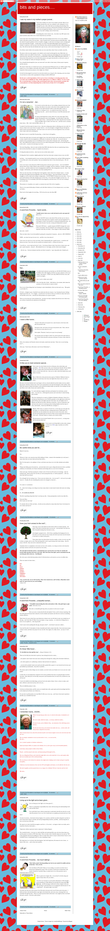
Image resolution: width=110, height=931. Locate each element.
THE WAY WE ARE (81, 143)
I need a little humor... (27, 319)
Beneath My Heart (81, 72)
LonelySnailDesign (57, 921)
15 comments (52, 517)
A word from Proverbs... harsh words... (33, 210)
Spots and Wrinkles (82, 189)
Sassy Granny (80, 196)
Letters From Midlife (82, 49)
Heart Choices (80, 133)
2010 (78, 244)
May (79, 260)
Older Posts (67, 910)
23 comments (52, 792)
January (80, 309)
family (25, 96)
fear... (22, 268)
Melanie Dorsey (81, 130)
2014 (78, 236)
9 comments (52, 641)
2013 (78, 238)
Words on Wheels (81, 206)
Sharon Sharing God (82, 179)
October (80, 250)
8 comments (51, 441)
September (81, 252)
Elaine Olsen (80, 59)
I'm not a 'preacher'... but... (29, 102)
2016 (78, 232)
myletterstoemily (81, 154)
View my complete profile (81, 20)
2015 (78, 234)
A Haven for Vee (81, 110)
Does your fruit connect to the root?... (33, 523)
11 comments (52, 853)
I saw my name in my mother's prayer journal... (36, 19)
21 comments (52, 203)
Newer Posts (23, 910)
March (79, 304)
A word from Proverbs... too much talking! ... (35, 860)
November (80, 248)
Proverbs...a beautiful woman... (30, 642)
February (80, 307)
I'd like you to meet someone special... (33, 363)
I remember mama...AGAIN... (30, 712)
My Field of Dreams (82, 62)
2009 (78, 311)
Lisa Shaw (79, 76)
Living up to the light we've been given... (34, 800)
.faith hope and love (82, 192)
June (79, 258)
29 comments (52, 94)
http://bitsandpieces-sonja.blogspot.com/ (82, 17)
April (79, 302)
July (79, 256)
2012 (78, 240)
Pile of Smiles (80, 90)
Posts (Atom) (29, 913)
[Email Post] (57, 94)
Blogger (70, 921)
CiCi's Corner (80, 79)
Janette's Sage (80, 168)
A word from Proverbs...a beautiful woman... (35, 601)
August (80, 254)
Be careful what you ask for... (30, 448)
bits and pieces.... (37, 7)
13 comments (52, 356)
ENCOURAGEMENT (82, 100)
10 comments (52, 313)
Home (45, 910)
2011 (78, 242)
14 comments (52, 261)
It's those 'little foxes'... (28, 649)
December (80, 246)
